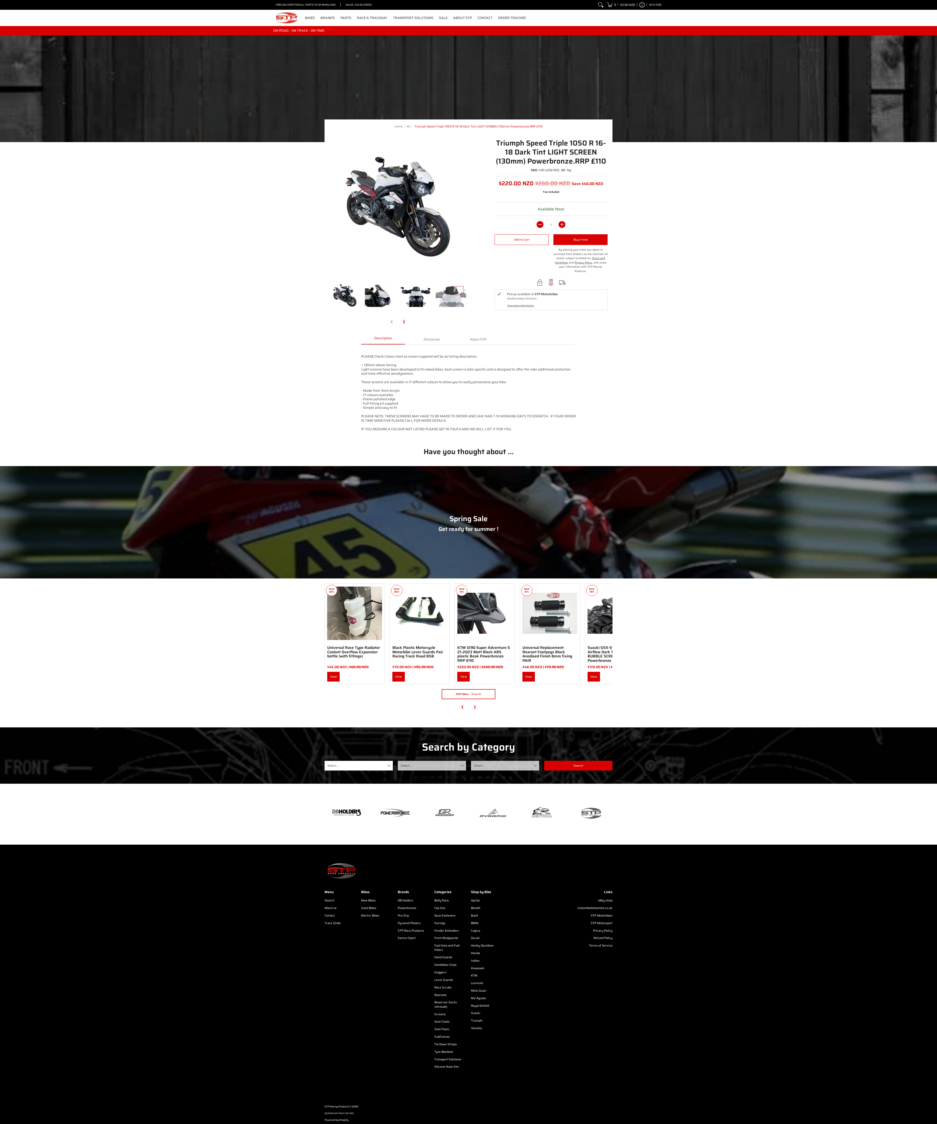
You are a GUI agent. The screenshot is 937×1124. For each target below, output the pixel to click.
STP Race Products (411, 930)
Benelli (475, 908)
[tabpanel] (468, 392)
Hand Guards (443, 957)
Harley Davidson (482, 945)
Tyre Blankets (443, 1051)
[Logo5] (590, 813)
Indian (475, 960)
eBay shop (605, 900)
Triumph (476, 1020)
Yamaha (476, 1028)
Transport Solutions (447, 1059)
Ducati (475, 938)
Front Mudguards (446, 938)
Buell (474, 915)
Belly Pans (441, 900)
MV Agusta (478, 998)
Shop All (468, 694)
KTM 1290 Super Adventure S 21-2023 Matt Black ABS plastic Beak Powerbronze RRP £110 (483, 654)
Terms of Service (600, 945)
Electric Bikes (370, 915)
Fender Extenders (446, 930)
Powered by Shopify (336, 1120)
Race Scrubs (442, 987)
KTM (474, 975)
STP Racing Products (337, 1106)
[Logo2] (542, 813)
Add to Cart (521, 239)
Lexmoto (477, 983)
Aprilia (475, 900)
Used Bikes (368, 908)
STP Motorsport (601, 923)
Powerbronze (407, 908)
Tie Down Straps (445, 1044)
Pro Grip (403, 915)
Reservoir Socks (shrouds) (445, 1004)
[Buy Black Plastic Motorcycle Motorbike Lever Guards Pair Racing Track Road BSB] (419, 613)
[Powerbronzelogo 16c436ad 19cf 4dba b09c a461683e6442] (395, 813)
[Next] (403, 321)
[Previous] (462, 707)
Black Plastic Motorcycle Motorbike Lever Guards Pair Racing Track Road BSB (417, 652)
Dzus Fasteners (444, 915)
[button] (621, 5)
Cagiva (475, 930)
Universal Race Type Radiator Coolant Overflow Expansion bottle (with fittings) (353, 652)
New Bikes (368, 900)
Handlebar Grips (445, 964)
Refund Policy (602, 938)
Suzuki (475, 1013)
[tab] (383, 340)
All (408, 126)
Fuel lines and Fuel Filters (447, 947)
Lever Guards (443, 979)
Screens (440, 1014)
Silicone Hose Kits (446, 1066)
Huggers (440, 972)
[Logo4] (444, 813)
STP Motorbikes (601, 915)
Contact (330, 915)
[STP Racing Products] (287, 18)
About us (330, 908)
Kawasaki (477, 968)
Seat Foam (441, 1029)
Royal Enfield (480, 1005)
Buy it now (580, 239)
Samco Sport (407, 938)
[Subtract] (540, 224)
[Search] (601, 5)
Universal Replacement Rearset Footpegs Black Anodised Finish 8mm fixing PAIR (547, 654)
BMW (475, 923)
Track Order (333, 923)
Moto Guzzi (478, 990)
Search (329, 900)
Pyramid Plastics (409, 923)
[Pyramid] (493, 813)
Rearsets (440, 995)
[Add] (562, 224)
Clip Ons (439, 908)
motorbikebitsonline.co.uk (594, 908)
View (333, 676)
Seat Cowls (441, 1021)
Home (399, 126)
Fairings (439, 923)
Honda (475, 953)
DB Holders (405, 900)
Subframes (442, 1036)
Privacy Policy (602, 930)
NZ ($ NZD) (655, 5)
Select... (332, 765)
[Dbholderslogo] (346, 813)
